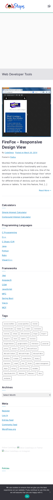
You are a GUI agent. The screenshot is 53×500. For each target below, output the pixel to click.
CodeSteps (9, 152)
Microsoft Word (38, 353)
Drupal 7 (43, 333)
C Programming (9, 232)
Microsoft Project (24, 353)
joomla (6, 348)
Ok (27, 496)
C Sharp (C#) (8, 241)
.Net (4, 275)
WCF (4, 307)
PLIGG (30, 363)
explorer (23, 338)
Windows (21, 373)
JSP (22, 348)
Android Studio (8, 328)
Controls (6, 333)
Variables (35, 368)
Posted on (26, 152)
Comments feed (9, 424)
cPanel (15, 333)
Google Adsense (9, 343)
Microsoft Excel (32, 348)
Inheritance (35, 343)
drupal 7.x (7, 338)
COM (4, 284)
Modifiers (6, 358)
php (23, 363)
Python (5, 251)
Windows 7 (31, 373)
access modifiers (9, 323)
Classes (19, 328)
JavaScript (7, 289)
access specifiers (23, 323)
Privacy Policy (8, 474)
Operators (7, 363)
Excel (15, 338)
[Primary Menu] (49, 6)
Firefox (13, 157)
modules (15, 358)
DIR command (25, 333)
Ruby (4, 255)
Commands (37, 328)
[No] (50, 492)
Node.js (37, 358)
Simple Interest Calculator (14, 212)
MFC (4, 293)
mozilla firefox (27, 358)
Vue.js (5, 303)
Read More (44, 190)
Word (40, 373)
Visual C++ (7, 260)
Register (6, 411)
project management (42, 363)
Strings (13, 368)
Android (35, 323)
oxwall (16, 363)
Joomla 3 (14, 348)
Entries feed (7, 420)
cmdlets (27, 328)
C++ (4, 237)
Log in (5, 415)
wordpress (7, 378)
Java (4, 246)
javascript (46, 343)
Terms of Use (7, 479)
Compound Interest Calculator (16, 217)
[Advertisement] (26, 40)
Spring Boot (7, 298)
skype (6, 368)
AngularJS (6, 280)
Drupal (35, 333)
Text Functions (24, 368)
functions (32, 338)
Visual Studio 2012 (9, 373)
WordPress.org (9, 429)
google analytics (23, 343)
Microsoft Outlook (9, 353)
